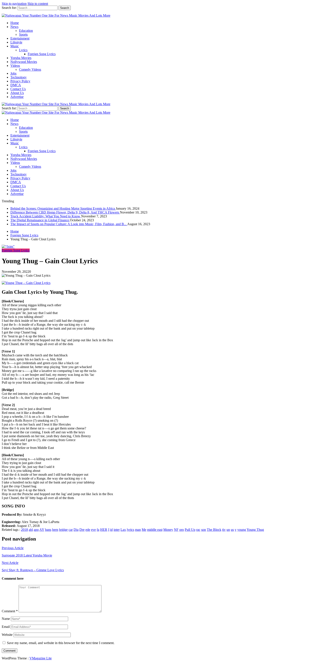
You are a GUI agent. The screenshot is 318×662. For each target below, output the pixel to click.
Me (144, 529)
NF (176, 529)
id (111, 529)
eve (93, 529)
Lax (123, 529)
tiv (224, 529)
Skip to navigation (14, 3)
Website (7, 634)
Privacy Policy (20, 81)
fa (98, 529)
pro (181, 529)
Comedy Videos (30, 69)
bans (48, 529)
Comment (10, 611)
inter (117, 529)
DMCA (15, 85)
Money (168, 529)
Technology (18, 77)
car (71, 529)
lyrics (130, 529)
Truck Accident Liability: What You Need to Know (45, 216)
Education (26, 30)
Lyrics (23, 50)
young (241, 529)
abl (31, 529)
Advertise (17, 97)
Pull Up (190, 529)
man (138, 529)
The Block (214, 529)
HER (103, 529)
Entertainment (19, 38)
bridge (63, 529)
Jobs (13, 73)
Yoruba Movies (20, 58)
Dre (82, 529)
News (14, 27)
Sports (23, 34)
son (203, 529)
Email (6, 627)
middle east (154, 529)
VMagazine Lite (40, 658)
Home (14, 23)
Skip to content (37, 3)
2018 (24, 529)
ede (87, 529)
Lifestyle (16, 42)
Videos (15, 65)
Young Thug (255, 529)
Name (6, 619)
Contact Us (18, 89)
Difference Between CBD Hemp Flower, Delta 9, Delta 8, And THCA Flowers (65, 212)
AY (41, 529)
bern (55, 529)
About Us (17, 93)
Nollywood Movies (23, 62)
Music (14, 46)
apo (36, 529)
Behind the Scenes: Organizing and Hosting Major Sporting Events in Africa (63, 208)
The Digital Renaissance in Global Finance (40, 220)
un (228, 529)
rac (198, 529)
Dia (76, 529)
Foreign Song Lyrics (42, 54)
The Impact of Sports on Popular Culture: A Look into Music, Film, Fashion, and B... (68, 224)
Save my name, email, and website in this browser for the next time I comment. (60, 643)
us (232, 529)
